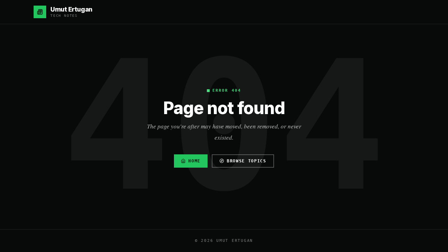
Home (194, 161)
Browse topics (246, 161)
